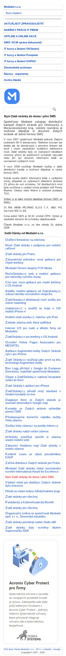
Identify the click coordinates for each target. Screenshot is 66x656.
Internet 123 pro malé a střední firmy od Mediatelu (33, 330)
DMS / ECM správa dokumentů (23, 42)
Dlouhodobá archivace (18, 67)
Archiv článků (12, 80)
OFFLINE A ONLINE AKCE (20, 36)
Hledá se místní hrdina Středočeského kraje (32, 491)
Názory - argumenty (16, 73)
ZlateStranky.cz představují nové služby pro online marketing (33, 301)
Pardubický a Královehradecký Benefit (29, 502)
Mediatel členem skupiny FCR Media (28, 268)
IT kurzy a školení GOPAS (20, 61)
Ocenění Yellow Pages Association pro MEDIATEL (33, 344)
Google (57, 649)
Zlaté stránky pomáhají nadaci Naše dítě (30, 522)
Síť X (38, 649)
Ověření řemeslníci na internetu (25, 239)
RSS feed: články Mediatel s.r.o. (19, 649)
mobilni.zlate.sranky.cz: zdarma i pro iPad (31, 317)
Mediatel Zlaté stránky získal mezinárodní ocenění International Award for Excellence (33, 470)
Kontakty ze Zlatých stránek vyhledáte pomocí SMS (33, 410)
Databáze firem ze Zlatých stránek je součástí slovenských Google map (33, 401)
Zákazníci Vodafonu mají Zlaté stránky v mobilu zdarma (33, 447)
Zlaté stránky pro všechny (21, 496)
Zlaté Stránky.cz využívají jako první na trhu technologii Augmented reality (33, 361)
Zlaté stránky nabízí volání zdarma (26, 431)
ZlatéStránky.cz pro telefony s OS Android (31, 336)
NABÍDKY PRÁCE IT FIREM (21, 30)
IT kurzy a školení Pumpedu (21, 55)
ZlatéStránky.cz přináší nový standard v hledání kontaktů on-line (33, 393)
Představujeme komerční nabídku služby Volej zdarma (33, 419)
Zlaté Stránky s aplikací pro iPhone (27, 385)
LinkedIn (47, 649)
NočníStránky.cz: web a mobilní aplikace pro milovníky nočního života (33, 275)
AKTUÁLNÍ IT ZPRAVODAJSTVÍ (23, 23)
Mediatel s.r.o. (12, 6)
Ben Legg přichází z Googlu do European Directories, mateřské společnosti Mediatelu (33, 370)
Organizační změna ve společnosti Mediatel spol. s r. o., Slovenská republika (33, 515)
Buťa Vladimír (14, 13)
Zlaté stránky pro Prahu (20, 254)
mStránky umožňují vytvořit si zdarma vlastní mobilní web (33, 438)
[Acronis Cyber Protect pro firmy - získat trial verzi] (30, 643)
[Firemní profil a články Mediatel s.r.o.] (12, 104)
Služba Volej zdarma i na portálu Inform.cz (31, 425)
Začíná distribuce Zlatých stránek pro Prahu (32, 462)
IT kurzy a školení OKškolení (21, 48)
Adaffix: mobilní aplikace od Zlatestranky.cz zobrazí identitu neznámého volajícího (33, 292)
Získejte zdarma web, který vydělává (28, 322)
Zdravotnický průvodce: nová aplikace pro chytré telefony (33, 261)
